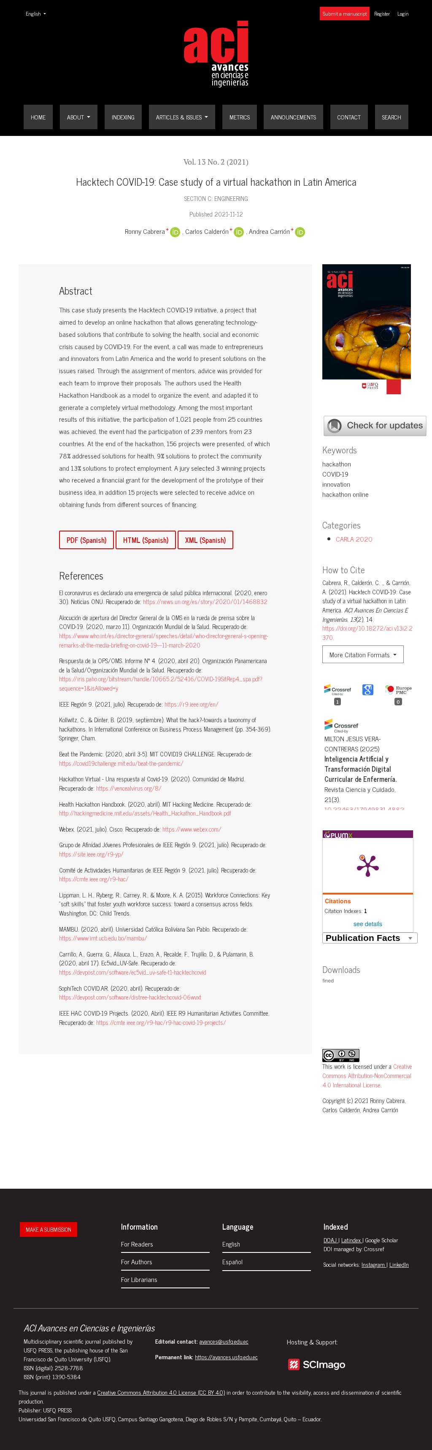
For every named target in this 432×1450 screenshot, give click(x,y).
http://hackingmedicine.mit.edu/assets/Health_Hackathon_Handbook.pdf (145, 813)
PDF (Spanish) (86, 539)
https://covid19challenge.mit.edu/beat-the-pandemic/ (121, 763)
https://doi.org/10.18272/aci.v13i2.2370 (367, 632)
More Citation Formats (360, 654)
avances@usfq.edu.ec (224, 1341)
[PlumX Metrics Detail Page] (368, 865)
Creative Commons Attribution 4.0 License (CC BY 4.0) (161, 1392)
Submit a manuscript (345, 13)
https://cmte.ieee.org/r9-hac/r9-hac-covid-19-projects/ (161, 1022)
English (38, 13)
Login (403, 13)
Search (391, 117)
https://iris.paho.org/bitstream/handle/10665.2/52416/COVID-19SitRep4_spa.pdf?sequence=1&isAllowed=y (160, 683)
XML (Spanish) (205, 539)
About (76, 117)
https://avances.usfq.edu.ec (226, 1356)
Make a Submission (48, 1229)
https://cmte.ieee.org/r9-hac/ (94, 879)
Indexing (123, 117)
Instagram (374, 1264)
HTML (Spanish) (145, 539)
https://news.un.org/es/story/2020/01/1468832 (205, 601)
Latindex (351, 1239)
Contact (349, 117)
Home (38, 117)
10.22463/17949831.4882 (364, 809)
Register (382, 13)
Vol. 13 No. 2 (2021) (216, 162)
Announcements (293, 117)
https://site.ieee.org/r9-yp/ (91, 854)
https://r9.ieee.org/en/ (192, 704)
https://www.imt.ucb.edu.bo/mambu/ (103, 938)
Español (232, 1261)
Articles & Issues (179, 117)
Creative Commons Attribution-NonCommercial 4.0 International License (367, 1075)
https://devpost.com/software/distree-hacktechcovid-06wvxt (130, 997)
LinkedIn (399, 1264)
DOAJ (331, 1239)
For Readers (137, 1243)
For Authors (136, 1261)
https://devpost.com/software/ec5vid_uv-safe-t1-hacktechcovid (132, 972)
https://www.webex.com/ (191, 829)
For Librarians (139, 1279)
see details (368, 923)
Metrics (240, 117)
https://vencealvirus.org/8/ (129, 788)
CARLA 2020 (354, 538)
